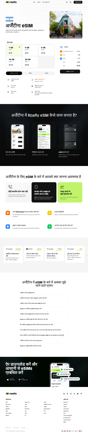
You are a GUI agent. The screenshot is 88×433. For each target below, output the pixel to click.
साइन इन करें (78, 2)
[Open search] (67, 2)
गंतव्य (34, 2)
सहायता (38, 2)
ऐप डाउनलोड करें (46, 2)
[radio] (19, 47)
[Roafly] (11, 2)
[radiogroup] (30, 56)
